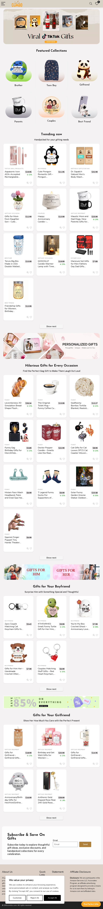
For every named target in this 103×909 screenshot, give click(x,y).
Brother (8, 258)
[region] (34, 890)
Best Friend (9, 303)
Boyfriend (42, 169)
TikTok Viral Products (14, 169)
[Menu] (3, 3)
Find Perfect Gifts (91, 904)
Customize (17, 898)
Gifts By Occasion (12, 213)
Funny (7, 400)
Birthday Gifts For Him (80, 169)
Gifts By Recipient (78, 213)
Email (55, 840)
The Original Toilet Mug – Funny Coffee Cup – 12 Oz (46, 406)
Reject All (35, 898)
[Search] (91, 3)
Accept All (52, 898)
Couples (41, 213)
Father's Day (76, 258)
